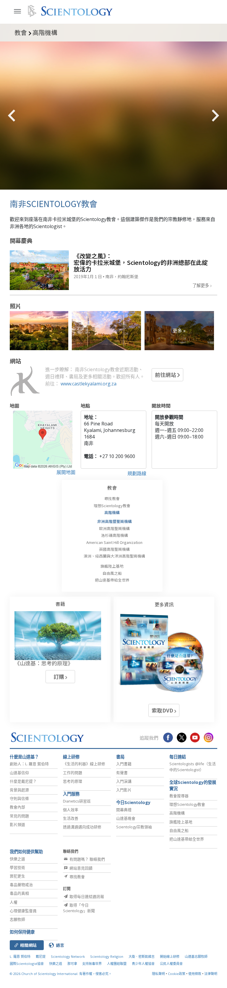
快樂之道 (17, 859)
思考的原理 (72, 781)
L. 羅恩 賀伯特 (20, 956)
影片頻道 (17, 824)
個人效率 (70, 809)
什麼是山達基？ (24, 757)
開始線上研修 (169, 956)
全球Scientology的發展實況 (192, 785)
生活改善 (70, 818)
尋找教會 (112, 498)
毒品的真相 (19, 893)
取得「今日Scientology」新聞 (79, 907)
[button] (22, 115)
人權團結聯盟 (117, 963)
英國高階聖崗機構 (114, 549)
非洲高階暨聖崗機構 (114, 521)
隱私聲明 (158, 973)
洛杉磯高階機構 (114, 535)
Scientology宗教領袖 (134, 827)
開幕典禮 (124, 809)
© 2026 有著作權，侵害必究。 (61, 973)
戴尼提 (41, 956)
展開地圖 (65, 472)
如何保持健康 (22, 932)
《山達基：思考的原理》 (43, 663)
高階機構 (112, 512)
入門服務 (71, 794)
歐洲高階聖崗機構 (114, 528)
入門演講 (124, 781)
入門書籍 (124, 763)
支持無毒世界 (92, 963)
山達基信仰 (19, 772)
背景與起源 (19, 789)
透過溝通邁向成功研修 (82, 827)
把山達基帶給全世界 (112, 580)
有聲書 (122, 772)
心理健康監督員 (23, 910)
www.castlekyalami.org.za (88, 383)
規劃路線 (136, 473)
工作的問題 (72, 772)
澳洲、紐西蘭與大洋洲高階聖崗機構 (114, 556)
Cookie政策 (176, 973)
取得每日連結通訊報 (86, 896)
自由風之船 (112, 573)
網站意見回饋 (81, 868)
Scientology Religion (106, 956)
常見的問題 (19, 816)
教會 (112, 487)
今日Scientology (133, 802)
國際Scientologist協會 (27, 963)
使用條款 (194, 973)
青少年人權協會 (143, 963)
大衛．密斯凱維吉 (142, 956)
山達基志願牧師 (196, 956)
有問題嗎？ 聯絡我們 (87, 859)
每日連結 (177, 757)
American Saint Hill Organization (114, 542)
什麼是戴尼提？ (23, 781)
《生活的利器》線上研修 (84, 763)
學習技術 (17, 867)
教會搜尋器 (179, 795)
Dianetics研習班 (77, 801)
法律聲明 (210, 973)
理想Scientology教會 (112, 505)
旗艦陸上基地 (112, 566)
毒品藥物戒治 (21, 884)
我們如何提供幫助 (26, 851)
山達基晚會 (125, 818)
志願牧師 (17, 919)
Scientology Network (68, 956)
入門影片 (124, 789)
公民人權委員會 (171, 963)
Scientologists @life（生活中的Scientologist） (192, 766)
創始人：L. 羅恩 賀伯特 (29, 763)
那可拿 (72, 963)
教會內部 (17, 807)
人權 (13, 902)
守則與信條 (19, 798)
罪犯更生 (17, 876)
